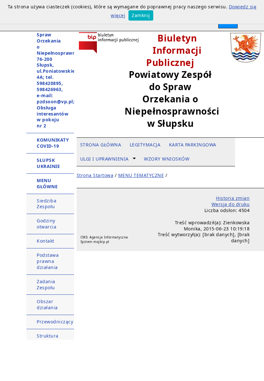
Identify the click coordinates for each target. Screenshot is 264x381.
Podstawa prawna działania (48, 261)
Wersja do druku (231, 204)
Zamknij (141, 15)
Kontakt (45, 241)
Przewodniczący (55, 322)
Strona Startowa (95, 175)
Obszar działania (47, 304)
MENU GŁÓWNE (47, 183)
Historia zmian (233, 198)
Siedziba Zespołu (46, 204)
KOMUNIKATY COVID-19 (53, 143)
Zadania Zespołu (46, 284)
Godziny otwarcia (46, 224)
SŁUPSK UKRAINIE (48, 163)
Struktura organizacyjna (53, 339)
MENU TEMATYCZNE (141, 175)
